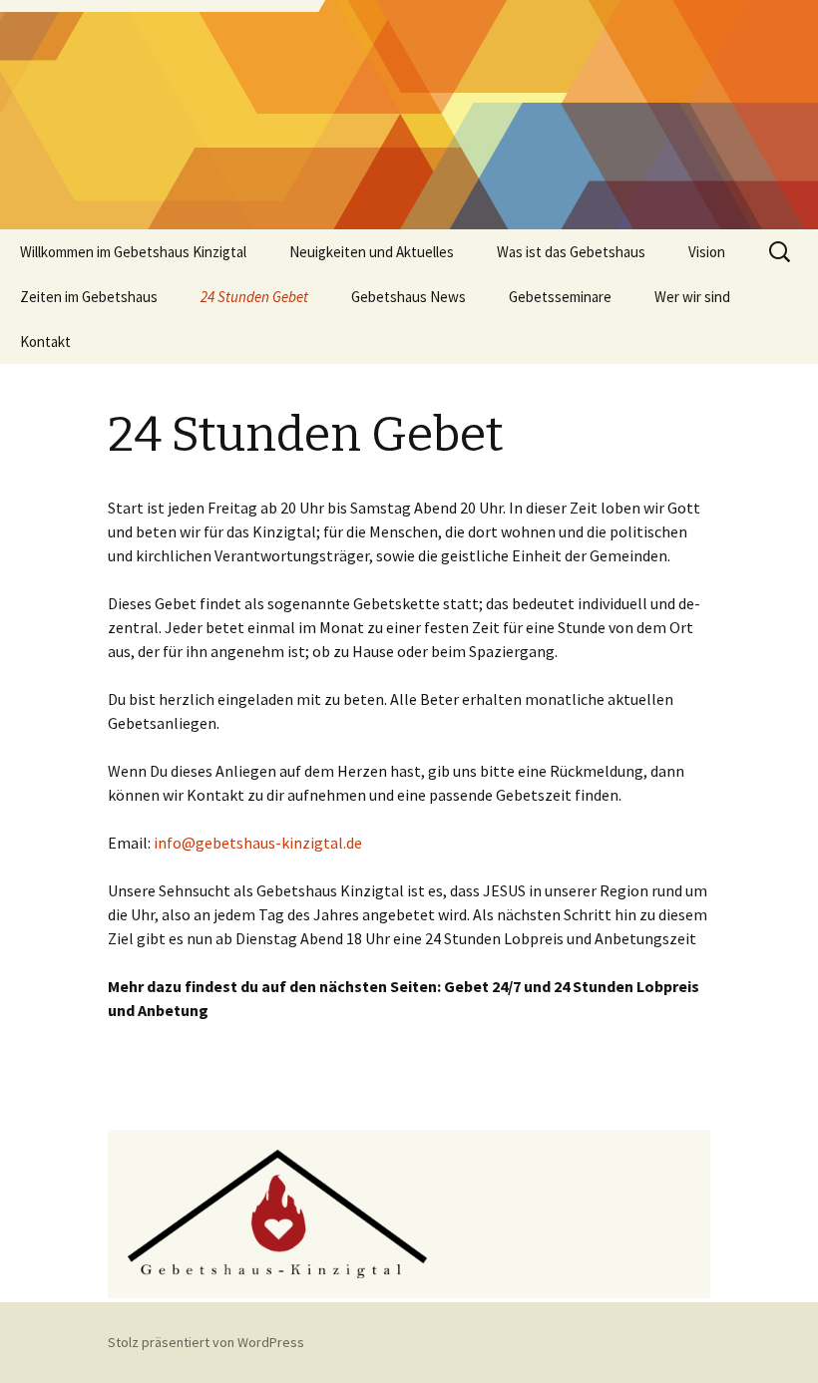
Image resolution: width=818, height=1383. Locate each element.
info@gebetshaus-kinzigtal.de (258, 843)
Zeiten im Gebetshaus (89, 296)
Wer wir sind (692, 296)
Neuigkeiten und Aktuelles (371, 251)
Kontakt (45, 341)
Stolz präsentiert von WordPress (206, 1342)
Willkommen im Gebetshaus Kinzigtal (133, 251)
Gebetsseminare (560, 296)
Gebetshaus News (408, 296)
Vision (706, 251)
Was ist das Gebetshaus (571, 251)
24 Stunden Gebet (254, 296)
